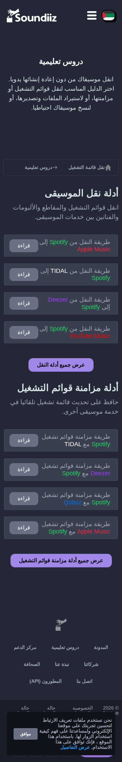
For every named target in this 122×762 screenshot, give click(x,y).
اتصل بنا (85, 681)
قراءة (24, 245)
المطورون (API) (45, 681)
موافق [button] (25, 734)
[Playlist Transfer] (32, 15)
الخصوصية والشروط (83, 710)
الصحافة (32, 664)
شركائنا (91, 664)
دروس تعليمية (65, 647)
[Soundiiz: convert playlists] (61, 625)
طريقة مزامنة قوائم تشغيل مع (76, 440)
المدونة (101, 647)
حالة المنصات (21, 710)
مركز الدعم (25, 647)
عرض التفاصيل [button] (75, 747)
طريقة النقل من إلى (74, 246)
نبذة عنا (62, 664)
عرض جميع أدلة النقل (61, 365)
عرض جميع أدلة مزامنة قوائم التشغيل (61, 560)
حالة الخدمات (47, 710)
